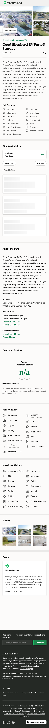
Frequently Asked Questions (33, 693)
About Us (23, 706)
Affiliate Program (33, 708)
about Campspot (26, 668)
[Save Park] (44, 53)
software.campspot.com (12, 676)
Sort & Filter (9, 163)
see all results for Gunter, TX (15, 40)
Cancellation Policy (11, 321)
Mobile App (39, 706)
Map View (40, 163)
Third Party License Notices (14, 713)
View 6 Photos (10, 30)
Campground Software (15, 708)
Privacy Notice (9, 337)
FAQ (31, 706)
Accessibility (8, 711)
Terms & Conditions (11, 324)
